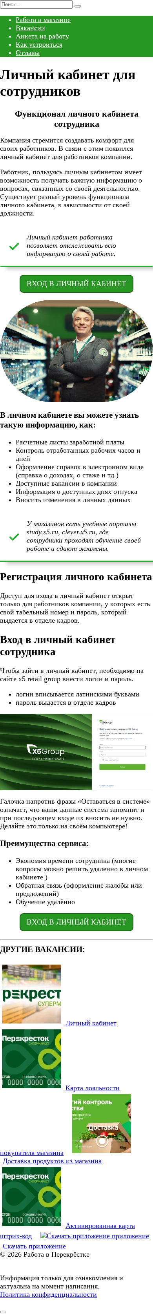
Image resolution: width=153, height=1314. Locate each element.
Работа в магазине (43, 20)
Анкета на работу (42, 36)
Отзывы (28, 53)
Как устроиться (39, 44)
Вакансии (30, 28)
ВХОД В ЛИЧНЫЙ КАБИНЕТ (76, 284)
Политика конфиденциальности (48, 1294)
